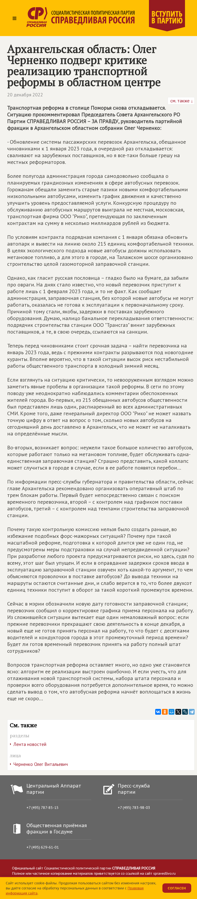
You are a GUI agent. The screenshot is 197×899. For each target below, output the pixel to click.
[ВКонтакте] (158, 712)
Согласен (177, 888)
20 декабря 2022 (25, 95)
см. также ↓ (181, 101)
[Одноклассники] (165, 712)
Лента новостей (29, 744)
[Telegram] (192, 712)
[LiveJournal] (185, 712)
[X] (178, 712)
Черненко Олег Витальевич (40, 764)
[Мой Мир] (171, 712)
